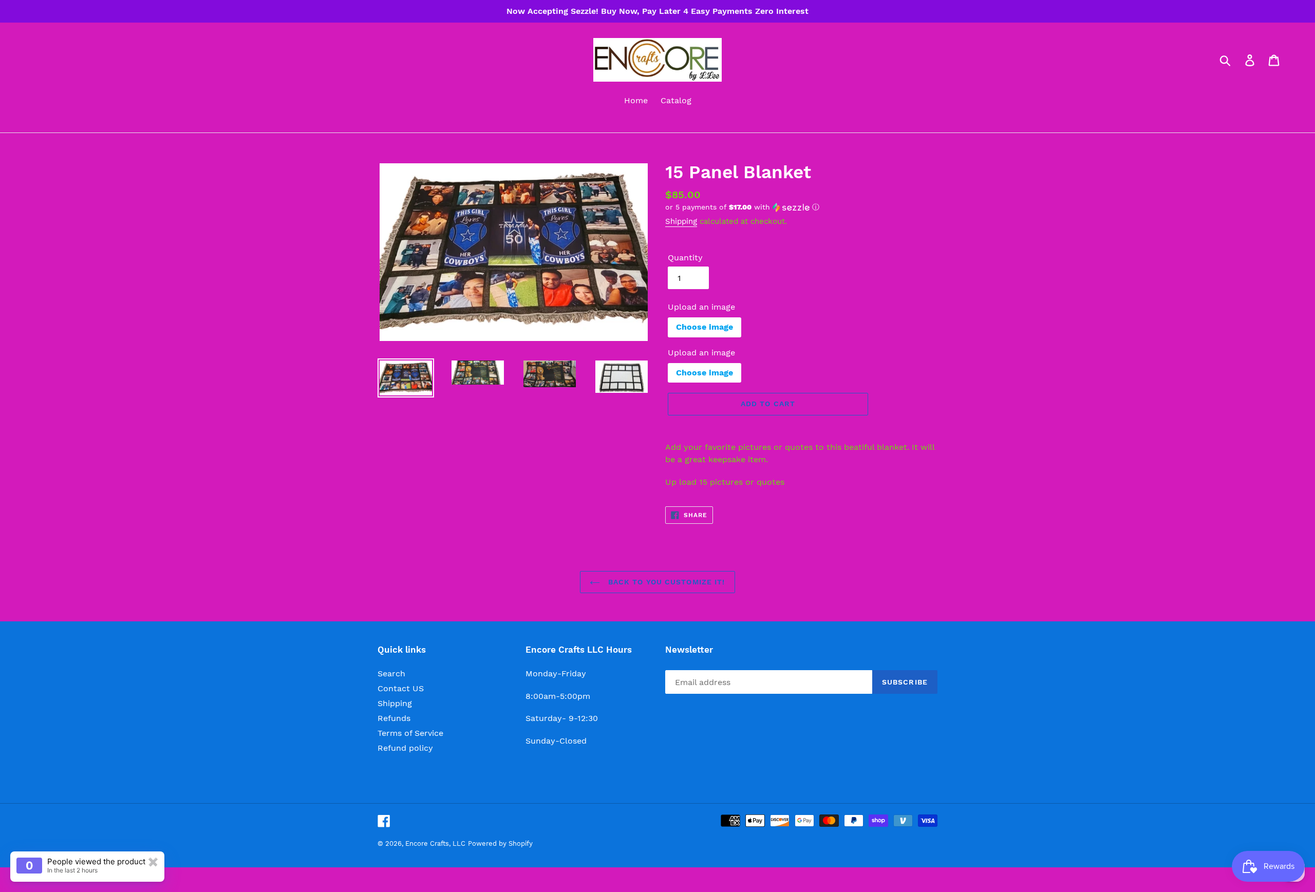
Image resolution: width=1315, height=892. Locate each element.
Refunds (394, 718)
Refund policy (405, 748)
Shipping (681, 221)
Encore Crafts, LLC (435, 843)
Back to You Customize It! (665, 582)
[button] (801, 207)
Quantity (685, 257)
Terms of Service (410, 733)
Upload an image (701, 307)
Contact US (401, 688)
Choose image (704, 327)
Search (391, 673)
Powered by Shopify (500, 843)
